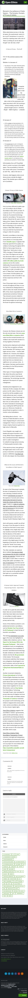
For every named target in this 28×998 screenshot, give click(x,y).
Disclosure (11, 869)
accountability (7, 854)
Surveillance (6, 893)
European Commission (8, 876)
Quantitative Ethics (19, 886)
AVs (24, 864)
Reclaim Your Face (13, 628)
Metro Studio (14, 986)
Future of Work (13, 878)
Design (4, 869)
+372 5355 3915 (4, 960)
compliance (13, 866)
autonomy (18, 864)
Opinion (5, 843)
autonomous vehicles (8, 864)
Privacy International (9, 675)
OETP (9, 883)
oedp (4, 883)
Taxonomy (25, 992)
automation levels (20, 861)
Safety (16, 888)
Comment (14, 794)
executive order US (20, 876)
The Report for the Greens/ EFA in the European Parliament (14, 642)
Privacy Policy (24, 990)
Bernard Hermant (13, 323)
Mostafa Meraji (20, 323)
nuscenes (20, 881)
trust (4, 895)
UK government (19, 655)
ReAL (4, 888)
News (4, 840)
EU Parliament (9, 630)
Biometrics (5, 866)
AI (13, 854)
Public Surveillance (7, 886)
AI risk (17, 854)
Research (5, 846)
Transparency (19, 893)
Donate (24, 995)
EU (22, 871)
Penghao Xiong (16, 485)
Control (20, 866)
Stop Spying (19, 688)
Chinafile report (11, 241)
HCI (19, 878)
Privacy (19, 883)
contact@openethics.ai (6, 959)
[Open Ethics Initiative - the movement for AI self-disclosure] (9, 2)
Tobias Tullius (13, 202)
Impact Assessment (7, 881)
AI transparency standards (9, 856)
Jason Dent (16, 606)
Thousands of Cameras (10, 698)
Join (18, 988)
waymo (10, 895)
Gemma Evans (19, 202)
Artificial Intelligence (8, 861)
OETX (14, 883)
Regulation (10, 888)
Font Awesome (7, 986)
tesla (13, 893)
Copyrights (9, 987)
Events (4, 837)
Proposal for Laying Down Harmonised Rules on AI (14, 668)
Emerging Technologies (8, 871)
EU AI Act (5, 873)
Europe (11, 873)
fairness (5, 878)
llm (15, 881)
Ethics (17, 871)
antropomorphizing (8, 859)
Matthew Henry (14, 753)
